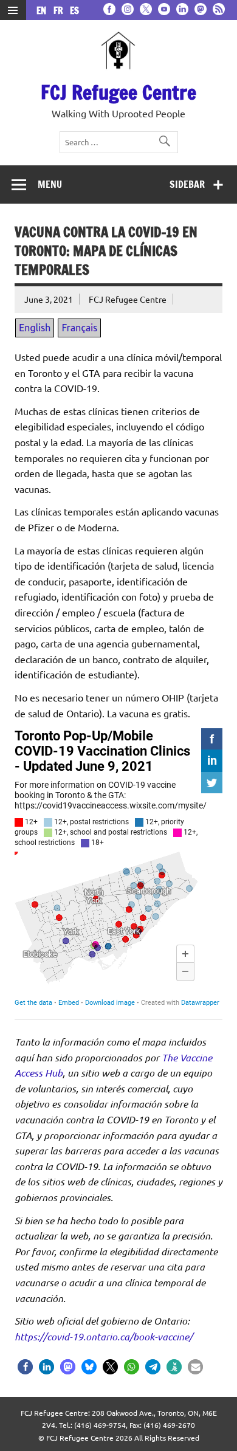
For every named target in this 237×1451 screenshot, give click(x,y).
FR (60, 10)
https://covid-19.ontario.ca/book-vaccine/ (104, 1336)
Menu (50, 184)
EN (43, 10)
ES (74, 10)
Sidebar (187, 184)
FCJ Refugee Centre (118, 92)
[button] (25, 1366)
